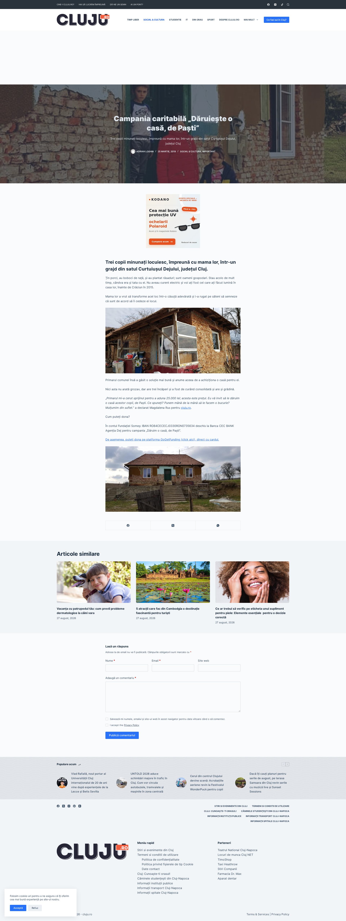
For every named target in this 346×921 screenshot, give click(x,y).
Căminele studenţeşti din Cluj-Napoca (265, 811)
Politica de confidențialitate (160, 859)
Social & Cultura (154, 19)
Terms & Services (258, 914)
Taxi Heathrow (228, 864)
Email (156, 660)
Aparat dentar (227, 878)
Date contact (151, 869)
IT (187, 19)
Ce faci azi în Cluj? (277, 19)
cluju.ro (186, 407)
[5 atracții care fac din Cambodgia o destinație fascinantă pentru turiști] (173, 582)
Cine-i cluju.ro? (65, 4)
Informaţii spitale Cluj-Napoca (269, 821)
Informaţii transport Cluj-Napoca (267, 816)
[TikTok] (282, 4)
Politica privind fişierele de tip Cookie (167, 864)
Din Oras (197, 19)
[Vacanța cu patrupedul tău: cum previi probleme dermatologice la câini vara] (94, 582)
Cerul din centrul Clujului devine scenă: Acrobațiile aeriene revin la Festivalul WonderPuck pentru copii (207, 782)
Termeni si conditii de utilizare (270, 806)
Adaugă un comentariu (120, 678)
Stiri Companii (227, 869)
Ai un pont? (137, 4)
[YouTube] (79, 806)
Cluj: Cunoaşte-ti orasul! (220, 811)
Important (208, 151)
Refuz (35, 907)
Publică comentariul (122, 735)
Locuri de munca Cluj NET (235, 854)
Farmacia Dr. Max (229, 874)
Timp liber (133, 19)
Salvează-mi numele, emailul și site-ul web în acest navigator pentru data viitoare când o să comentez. (167, 719)
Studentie (175, 19)
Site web (203, 660)
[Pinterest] (74, 806)
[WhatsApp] (218, 525)
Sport (211, 19)
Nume (110, 660)
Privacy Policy (131, 725)
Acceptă (18, 907)
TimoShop (225, 859)
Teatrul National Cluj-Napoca (237, 850)
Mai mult (249, 19)
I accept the (124, 725)
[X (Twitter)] (173, 525)
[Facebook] (268, 4)
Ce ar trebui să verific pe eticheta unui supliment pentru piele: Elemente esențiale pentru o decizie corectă (250, 613)
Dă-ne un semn (118, 4)
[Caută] (288, 4)
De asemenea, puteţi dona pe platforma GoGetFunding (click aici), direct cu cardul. (162, 439)
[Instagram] (275, 4)
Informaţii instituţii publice (224, 816)
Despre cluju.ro (229, 19)
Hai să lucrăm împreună (92, 4)
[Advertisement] (173, 57)
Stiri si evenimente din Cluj (230, 806)
